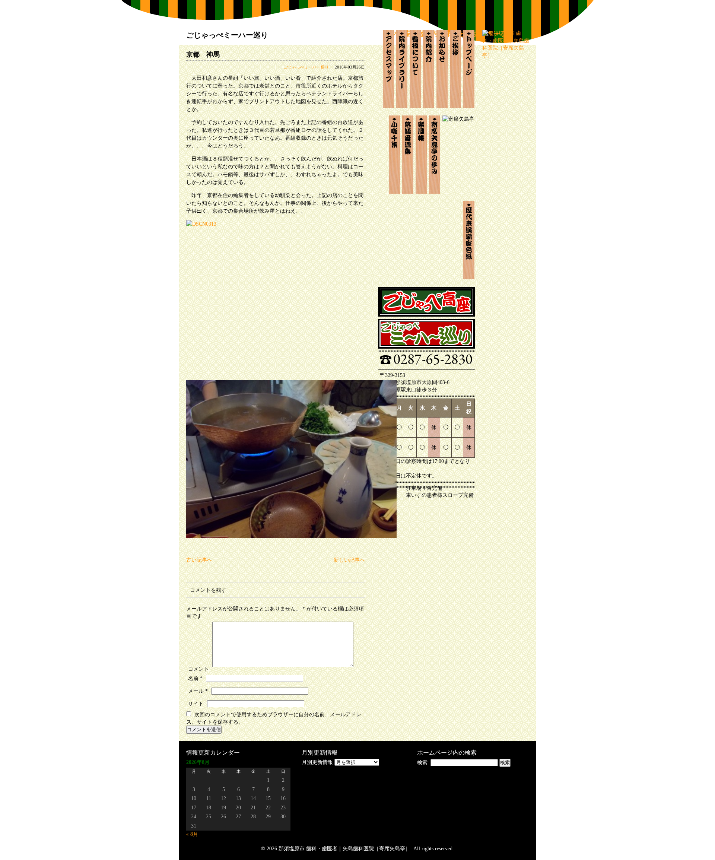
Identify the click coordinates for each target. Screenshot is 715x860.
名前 (195, 678)
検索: (423, 762)
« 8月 (192, 834)
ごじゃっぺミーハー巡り (306, 67)
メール (198, 691)
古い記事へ (199, 560)
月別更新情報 (317, 762)
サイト (196, 704)
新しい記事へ (349, 560)
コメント (198, 669)
